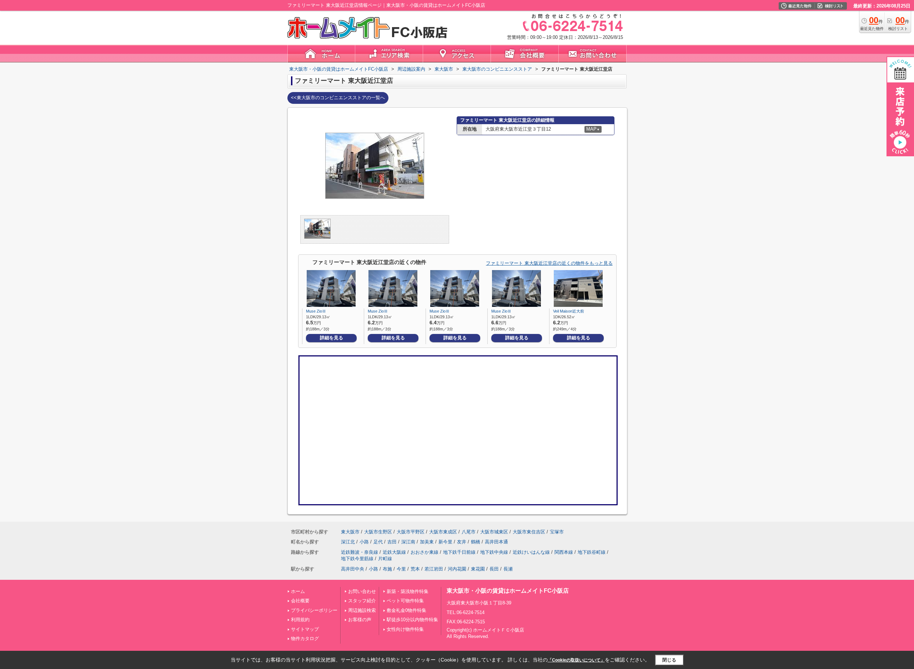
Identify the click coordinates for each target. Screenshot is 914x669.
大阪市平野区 (411, 531)
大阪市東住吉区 (529, 531)
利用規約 (300, 619)
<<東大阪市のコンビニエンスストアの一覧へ (338, 97)
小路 (364, 541)
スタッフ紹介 (362, 600)
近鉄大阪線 (394, 552)
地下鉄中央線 (494, 552)
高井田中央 (352, 569)
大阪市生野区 (378, 531)
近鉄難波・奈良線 (359, 552)
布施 (387, 569)
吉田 (392, 541)
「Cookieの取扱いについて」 (576, 660)
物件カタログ (305, 638)
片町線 (385, 558)
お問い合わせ (362, 591)
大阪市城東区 (494, 531)
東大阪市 (350, 531)
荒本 (415, 569)
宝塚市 (557, 531)
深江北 (348, 541)
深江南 (408, 541)
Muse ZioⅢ (316, 311)
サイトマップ (305, 629)
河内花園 (457, 569)
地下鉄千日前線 (459, 552)
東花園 (478, 569)
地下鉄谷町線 (592, 552)
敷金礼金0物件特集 (406, 610)
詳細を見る (331, 337)
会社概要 (300, 600)
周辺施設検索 (362, 610)
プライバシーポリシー (314, 610)
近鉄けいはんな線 (531, 552)
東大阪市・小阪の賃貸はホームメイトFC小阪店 (508, 591)
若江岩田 (434, 569)
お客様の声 (359, 619)
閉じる (669, 660)
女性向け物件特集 (405, 629)
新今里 (445, 541)
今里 (401, 569)
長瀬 (508, 569)
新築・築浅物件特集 (407, 591)
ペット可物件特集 (405, 600)
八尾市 (469, 531)
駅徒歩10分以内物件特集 (412, 619)
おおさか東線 (424, 552)
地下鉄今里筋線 (357, 558)
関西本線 (563, 552)
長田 (494, 569)
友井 (461, 541)
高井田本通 (496, 541)
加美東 (427, 541)
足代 (378, 541)
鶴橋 (475, 541)
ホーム (298, 591)
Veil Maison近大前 (568, 311)
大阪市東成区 (443, 531)
